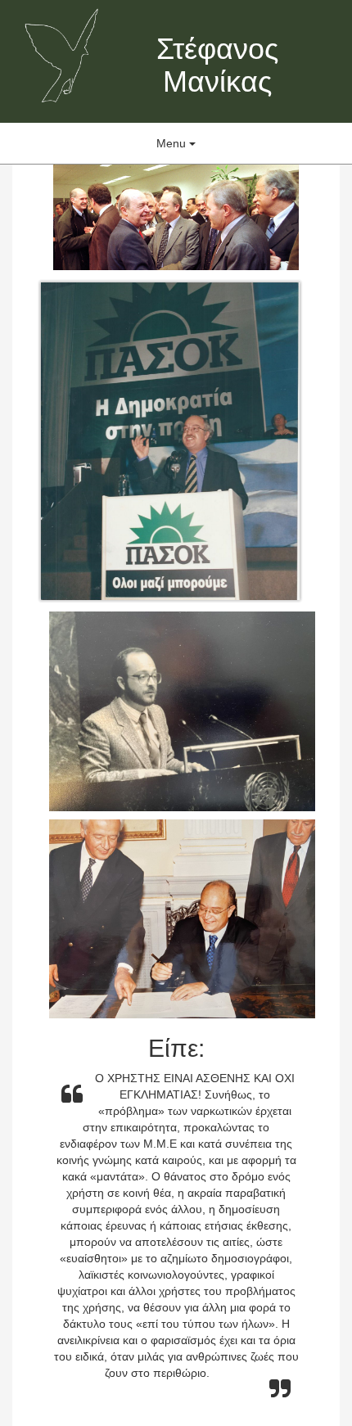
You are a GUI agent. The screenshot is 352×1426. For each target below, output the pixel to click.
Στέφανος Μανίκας (217, 65)
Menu (172, 143)
